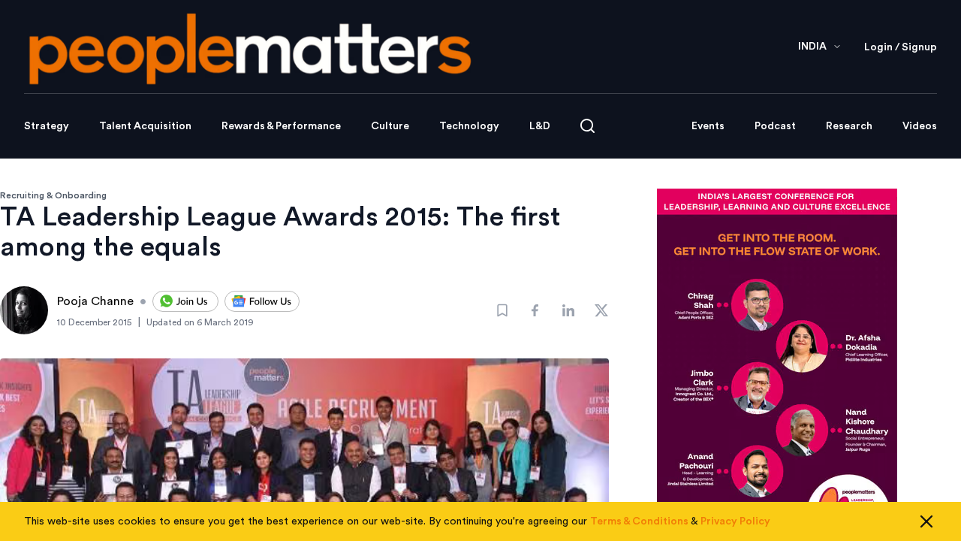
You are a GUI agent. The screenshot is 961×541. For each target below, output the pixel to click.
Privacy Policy (735, 521)
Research (849, 126)
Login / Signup (900, 47)
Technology (469, 126)
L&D (539, 126)
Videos (919, 126)
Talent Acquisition (145, 126)
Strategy (46, 126)
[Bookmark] (502, 310)
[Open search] (587, 126)
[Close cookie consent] (926, 521)
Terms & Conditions (639, 521)
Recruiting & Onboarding (53, 195)
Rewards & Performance (281, 126)
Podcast (775, 126)
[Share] (535, 310)
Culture (390, 126)
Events (708, 126)
